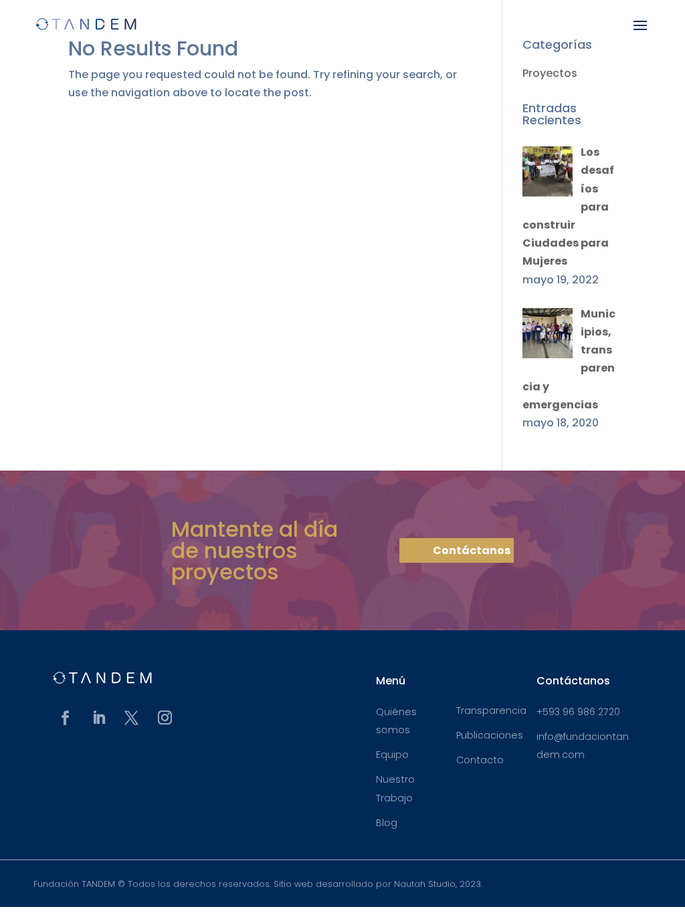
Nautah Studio (425, 884)
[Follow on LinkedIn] (98, 718)
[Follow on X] (132, 718)
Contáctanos (471, 550)
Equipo (392, 754)
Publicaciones (489, 735)
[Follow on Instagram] (165, 718)
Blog (386, 822)
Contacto (480, 760)
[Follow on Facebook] (66, 718)
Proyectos (549, 73)
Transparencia (491, 710)
